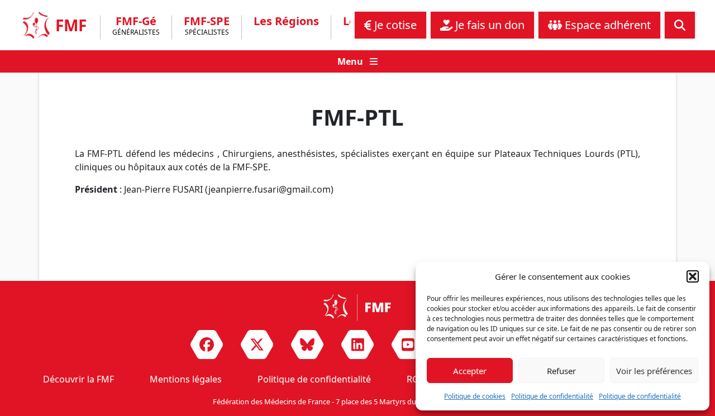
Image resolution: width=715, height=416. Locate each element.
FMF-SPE (207, 26)
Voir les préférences (654, 370)
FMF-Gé (136, 26)
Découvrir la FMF (78, 379)
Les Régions (286, 21)
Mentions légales (186, 379)
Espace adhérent (606, 24)
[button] (692, 276)
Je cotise (394, 24)
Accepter (470, 370)
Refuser (561, 370)
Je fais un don (488, 24)
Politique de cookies (475, 396)
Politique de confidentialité (552, 396)
